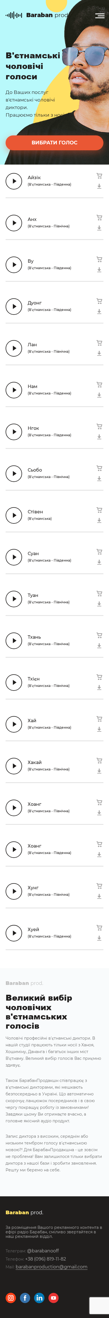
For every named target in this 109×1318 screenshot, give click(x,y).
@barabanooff (43, 1251)
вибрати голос (54, 143)
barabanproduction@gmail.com (51, 1266)
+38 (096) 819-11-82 (45, 1259)
